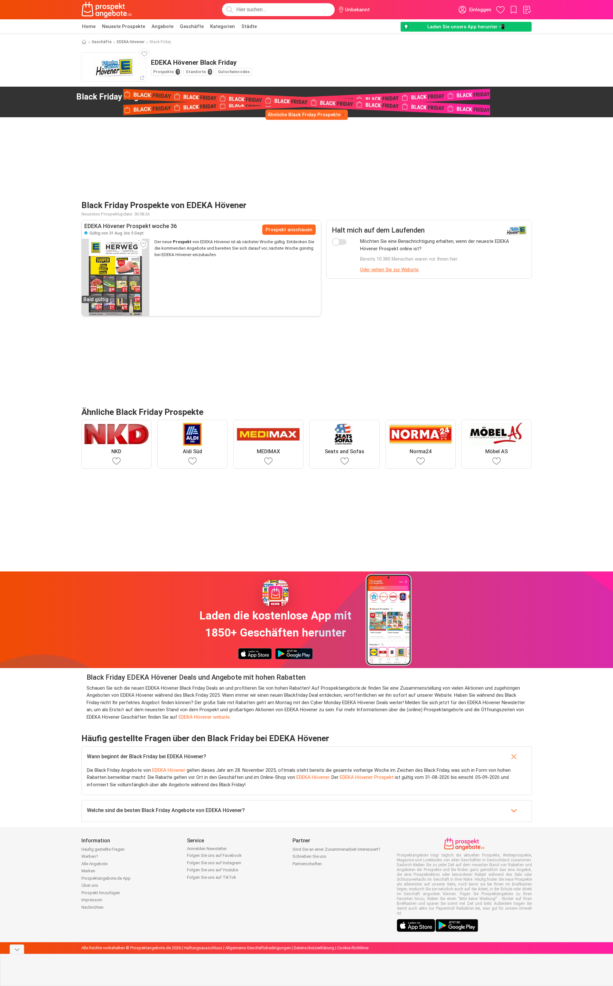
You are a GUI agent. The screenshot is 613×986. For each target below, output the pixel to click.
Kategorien (222, 26)
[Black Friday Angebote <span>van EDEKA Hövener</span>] (209, 97)
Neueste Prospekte (123, 26)
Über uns (89, 885)
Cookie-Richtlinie (352, 947)
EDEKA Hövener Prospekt (367, 777)
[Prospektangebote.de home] (106, 10)
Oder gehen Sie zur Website (389, 270)
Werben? (89, 856)
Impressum (91, 899)
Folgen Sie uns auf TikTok (211, 877)
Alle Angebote (94, 863)
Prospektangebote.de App (106, 878)
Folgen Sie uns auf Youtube (212, 869)
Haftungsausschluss (203, 947)
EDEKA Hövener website (204, 717)
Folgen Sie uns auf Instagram (214, 862)
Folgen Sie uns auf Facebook (214, 855)
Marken (88, 870)
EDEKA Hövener (130, 42)
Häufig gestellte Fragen (103, 849)
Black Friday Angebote (139, 96)
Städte (249, 26)
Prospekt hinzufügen (100, 892)
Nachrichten (92, 907)
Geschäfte (192, 26)
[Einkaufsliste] (527, 10)
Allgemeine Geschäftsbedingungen (258, 947)
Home (89, 26)
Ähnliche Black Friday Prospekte (304, 115)
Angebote (162, 26)
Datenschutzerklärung (314, 947)
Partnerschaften (307, 863)
